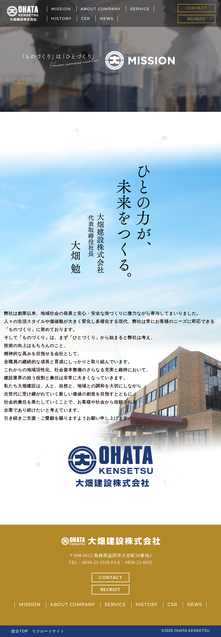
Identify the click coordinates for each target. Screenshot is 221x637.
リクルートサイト (48, 631)
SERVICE (140, 8)
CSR (85, 18)
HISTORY (61, 18)
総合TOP (19, 631)
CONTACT (196, 8)
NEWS (106, 18)
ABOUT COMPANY (100, 8)
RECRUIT (196, 18)
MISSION (61, 8)
